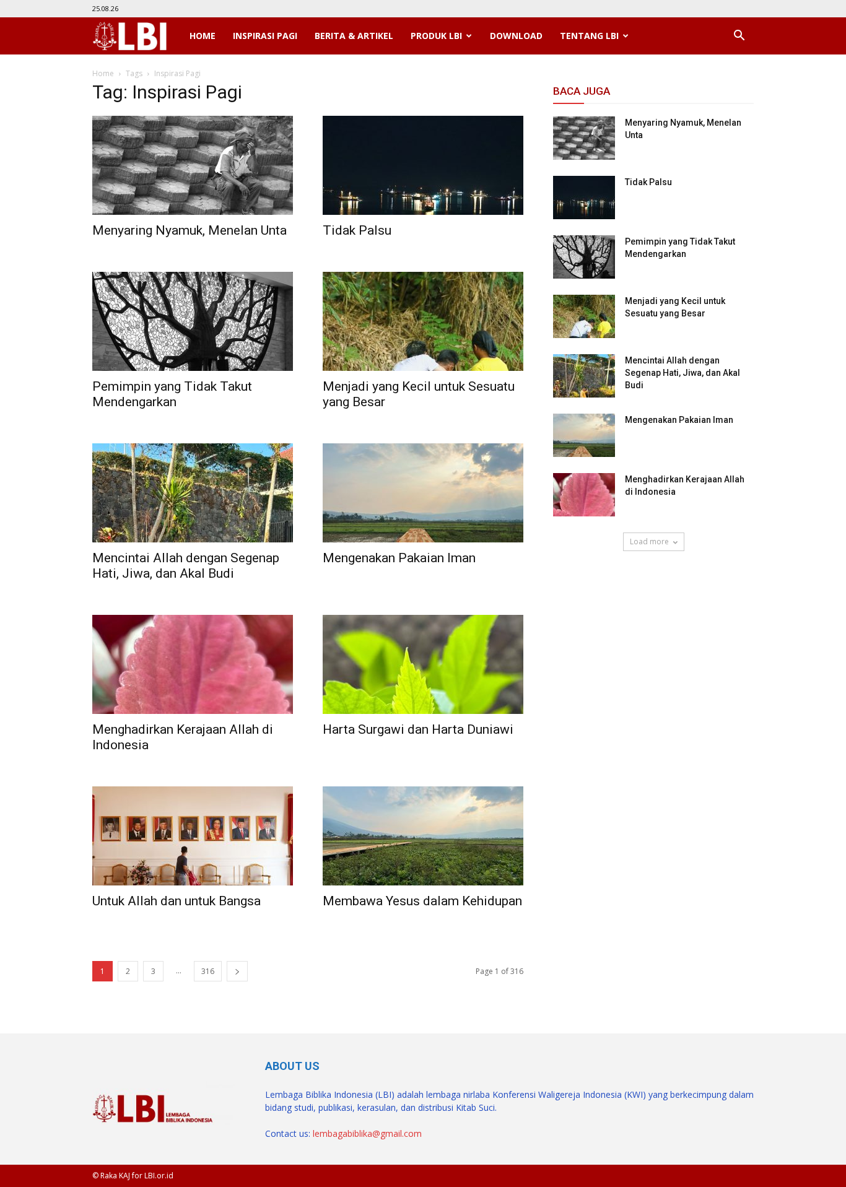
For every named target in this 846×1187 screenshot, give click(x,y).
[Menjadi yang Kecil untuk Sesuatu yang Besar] (423, 321)
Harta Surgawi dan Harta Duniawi (418, 729)
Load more (649, 541)
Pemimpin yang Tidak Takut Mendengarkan (172, 394)
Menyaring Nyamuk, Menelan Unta (189, 230)
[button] (739, 36)
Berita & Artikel (354, 35)
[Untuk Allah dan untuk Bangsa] (192, 835)
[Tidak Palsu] (423, 165)
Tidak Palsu (357, 230)
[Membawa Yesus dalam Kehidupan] (423, 835)
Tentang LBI (589, 35)
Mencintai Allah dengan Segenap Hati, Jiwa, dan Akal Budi (185, 565)
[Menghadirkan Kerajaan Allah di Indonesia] (192, 664)
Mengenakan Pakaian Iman (399, 557)
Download (516, 35)
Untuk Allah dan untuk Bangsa (176, 901)
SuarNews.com (584, 587)
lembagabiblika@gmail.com (367, 1133)
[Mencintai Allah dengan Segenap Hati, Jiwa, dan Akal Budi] (192, 492)
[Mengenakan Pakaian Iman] (423, 492)
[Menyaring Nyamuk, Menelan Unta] (192, 165)
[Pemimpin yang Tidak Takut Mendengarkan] (192, 321)
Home (203, 35)
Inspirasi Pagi (265, 35)
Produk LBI (436, 35)
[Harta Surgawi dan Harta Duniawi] (423, 664)
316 (207, 971)
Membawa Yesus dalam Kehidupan (422, 901)
